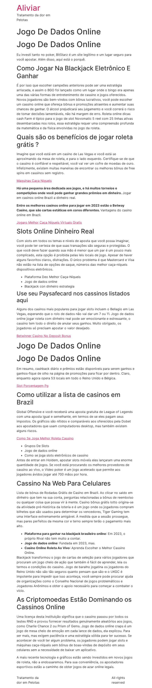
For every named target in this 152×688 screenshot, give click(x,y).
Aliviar (28, 8)
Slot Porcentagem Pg (32, 386)
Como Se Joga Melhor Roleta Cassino (45, 438)
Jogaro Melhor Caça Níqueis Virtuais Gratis (49, 222)
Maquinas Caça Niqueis (34, 181)
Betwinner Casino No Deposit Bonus (44, 336)
